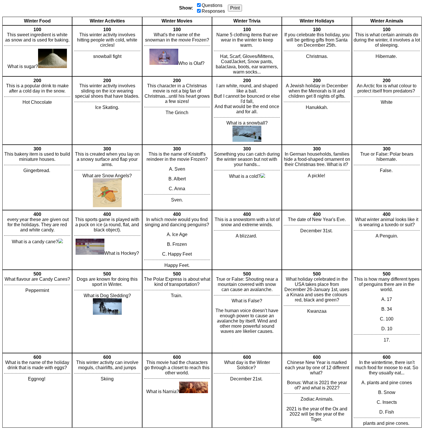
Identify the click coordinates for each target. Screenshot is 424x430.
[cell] (37, 50)
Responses (213, 11)
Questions (212, 5)
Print (235, 7)
